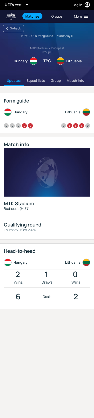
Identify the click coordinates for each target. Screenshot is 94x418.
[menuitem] (34, 16)
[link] (32, 16)
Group (56, 80)
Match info (75, 80)
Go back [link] (15, 28)
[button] (80, 16)
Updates (14, 80)
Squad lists (36, 80)
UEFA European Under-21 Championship (11, 16)
